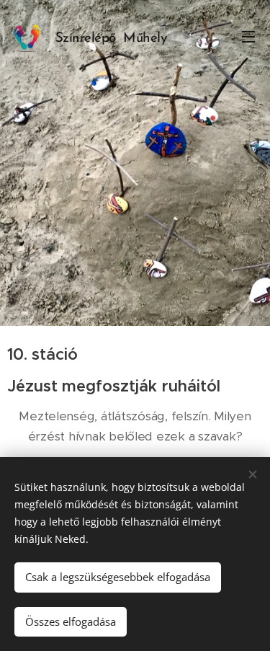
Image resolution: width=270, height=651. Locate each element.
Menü (248, 36)
